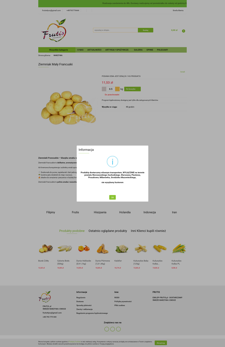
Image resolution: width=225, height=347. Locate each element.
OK (112, 197)
